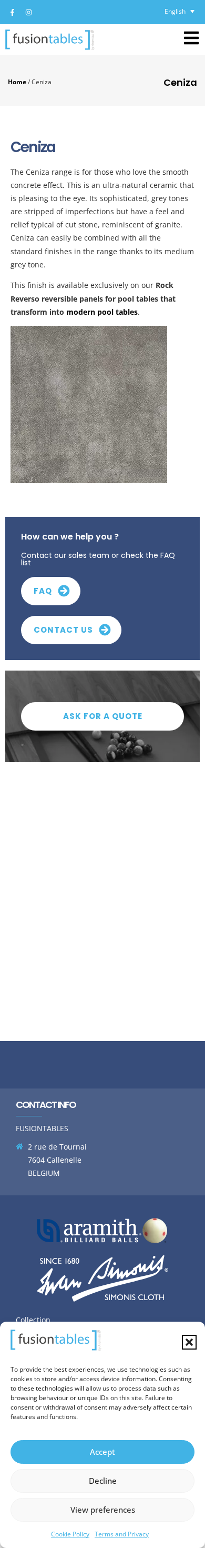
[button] (189, 1342)
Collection (33, 1320)
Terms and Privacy (122, 1534)
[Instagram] (28, 12)
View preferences (102, 1509)
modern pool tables (102, 312)
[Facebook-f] (12, 12)
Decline (103, 1480)
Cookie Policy (70, 1534)
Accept (102, 1451)
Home (17, 81)
